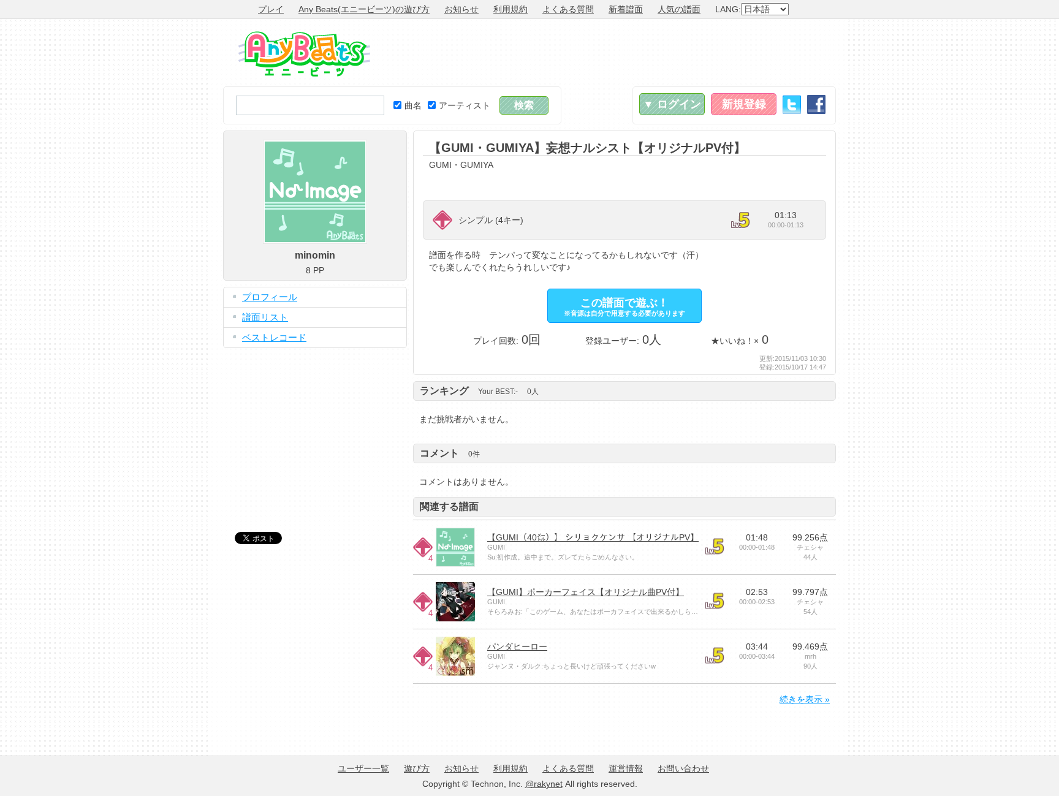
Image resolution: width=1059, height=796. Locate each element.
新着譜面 (626, 9)
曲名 (413, 105)
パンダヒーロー (517, 646)
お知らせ (461, 9)
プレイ (271, 9)
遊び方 (417, 768)
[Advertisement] (613, 52)
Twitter (792, 104)
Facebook (816, 104)
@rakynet (544, 784)
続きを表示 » (805, 699)
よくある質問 (568, 9)
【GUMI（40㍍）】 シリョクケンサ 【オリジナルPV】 (593, 537)
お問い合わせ (683, 768)
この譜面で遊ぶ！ (624, 307)
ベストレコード (274, 337)
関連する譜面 (449, 506)
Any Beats (304, 54)
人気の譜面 (679, 9)
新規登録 (744, 104)
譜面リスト (265, 317)
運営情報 (626, 768)
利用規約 (510, 9)
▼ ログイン (672, 104)
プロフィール (269, 297)
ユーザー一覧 (363, 768)
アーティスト (464, 105)
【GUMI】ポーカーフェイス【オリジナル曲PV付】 (585, 592)
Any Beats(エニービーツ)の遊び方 (364, 9)
